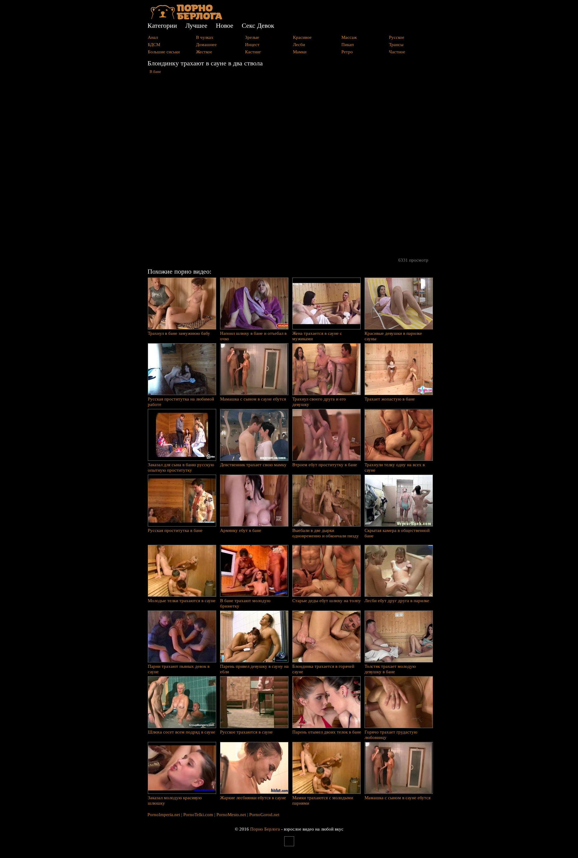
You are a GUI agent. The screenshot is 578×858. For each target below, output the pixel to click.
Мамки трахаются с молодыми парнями (322, 800)
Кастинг (253, 51)
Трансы (396, 44)
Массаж (349, 37)
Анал (153, 37)
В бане (155, 72)
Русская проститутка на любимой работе (181, 402)
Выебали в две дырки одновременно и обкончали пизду (325, 533)
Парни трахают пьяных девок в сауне (179, 669)
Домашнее (206, 44)
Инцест (252, 44)
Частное (397, 51)
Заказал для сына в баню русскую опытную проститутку (181, 467)
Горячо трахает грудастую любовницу (391, 735)
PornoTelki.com (198, 814)
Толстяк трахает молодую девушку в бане (390, 669)
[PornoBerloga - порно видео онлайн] (186, 18)
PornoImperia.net (164, 814)
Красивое (302, 37)
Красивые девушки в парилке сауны (393, 336)
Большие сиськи (164, 51)
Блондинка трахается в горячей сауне (323, 669)
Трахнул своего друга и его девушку (319, 402)
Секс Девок (258, 25)
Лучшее (196, 25)
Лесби (299, 44)
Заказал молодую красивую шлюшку (175, 800)
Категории (162, 25)
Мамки (299, 51)
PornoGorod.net (264, 814)
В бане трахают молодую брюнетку (245, 603)
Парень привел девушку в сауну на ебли (254, 669)
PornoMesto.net (231, 814)
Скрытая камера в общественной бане (397, 533)
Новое (224, 25)
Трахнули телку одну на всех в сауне (395, 467)
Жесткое (204, 51)
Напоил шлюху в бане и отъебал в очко (253, 336)
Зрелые (252, 37)
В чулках (204, 37)
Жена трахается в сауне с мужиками (317, 336)
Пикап (347, 44)
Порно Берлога (265, 829)
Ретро (347, 51)
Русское (396, 37)
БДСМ (154, 44)
